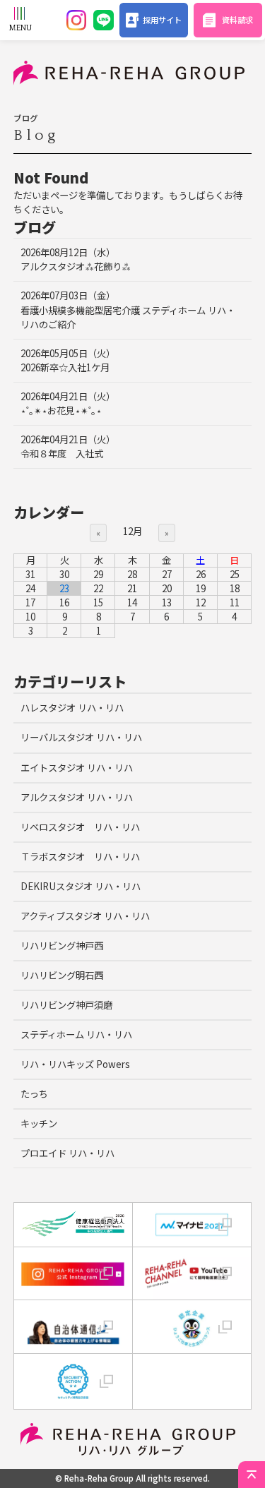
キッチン (38, 1123)
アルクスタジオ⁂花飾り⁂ (75, 259)
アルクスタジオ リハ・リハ (76, 797)
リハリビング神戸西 (61, 945)
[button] (191, 1379)
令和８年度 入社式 (67, 446)
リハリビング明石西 (61, 975)
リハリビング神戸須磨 (66, 1005)
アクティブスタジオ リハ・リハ (85, 916)
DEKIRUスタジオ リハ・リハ (80, 886)
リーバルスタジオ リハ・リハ (81, 737)
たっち (34, 1093)
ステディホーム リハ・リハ (76, 1034)
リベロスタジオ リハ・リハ (80, 827)
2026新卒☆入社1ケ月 (67, 360)
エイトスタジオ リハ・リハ (76, 767)
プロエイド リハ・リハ (67, 1153)
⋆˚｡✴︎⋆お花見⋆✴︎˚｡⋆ (67, 403)
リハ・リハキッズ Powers (75, 1064)
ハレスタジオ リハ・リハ (72, 707)
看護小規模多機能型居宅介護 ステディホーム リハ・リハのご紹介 (127, 309)
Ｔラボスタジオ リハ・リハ (80, 856)
